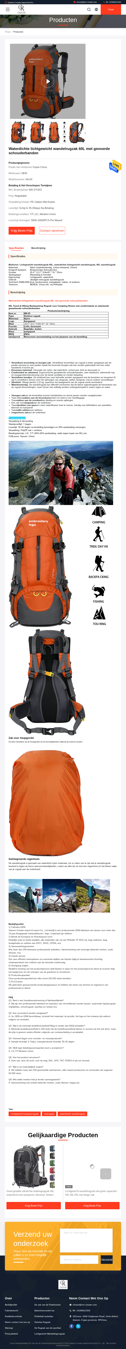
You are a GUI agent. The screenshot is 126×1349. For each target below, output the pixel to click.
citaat (111, 9)
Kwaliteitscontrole (13, 1316)
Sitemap (9, 1328)
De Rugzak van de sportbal (47, 1328)
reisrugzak (49, 1114)
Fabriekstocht (11, 1310)
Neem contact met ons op (17, 1322)
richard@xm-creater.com (86, 2)
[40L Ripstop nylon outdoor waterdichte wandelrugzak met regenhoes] (92, 1166)
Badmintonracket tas (44, 1310)
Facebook (71, 1326)
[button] (85, 133)
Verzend (106, 1259)
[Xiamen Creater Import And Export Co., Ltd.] (21, 9)
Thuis (7, 32)
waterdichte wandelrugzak (72, 1114)
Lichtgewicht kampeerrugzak (25, 1114)
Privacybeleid (11, 1334)
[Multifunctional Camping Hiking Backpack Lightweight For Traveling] (47, 81)
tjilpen (78, 1326)
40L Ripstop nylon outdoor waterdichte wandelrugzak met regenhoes (86, 1193)
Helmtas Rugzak (42, 1322)
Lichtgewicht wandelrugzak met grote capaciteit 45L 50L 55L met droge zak (32, 1193)
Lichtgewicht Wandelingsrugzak (49, 1334)
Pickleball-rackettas (43, 1316)
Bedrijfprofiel (11, 1304)
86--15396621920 (113, 2)
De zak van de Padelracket (47, 1304)
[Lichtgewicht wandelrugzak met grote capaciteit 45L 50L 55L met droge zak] (33, 1166)
